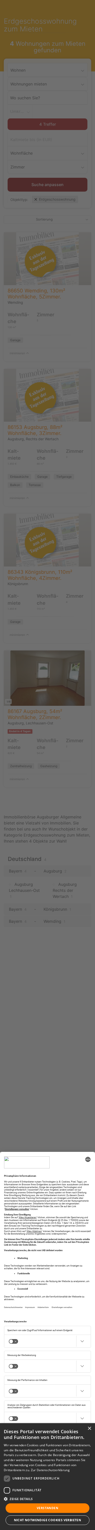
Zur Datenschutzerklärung (50, 1470)
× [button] (89, 1428)
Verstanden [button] (47, 1508)
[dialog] (47, 1476)
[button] (47, 1498)
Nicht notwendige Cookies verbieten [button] (47, 1520)
